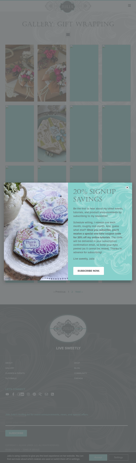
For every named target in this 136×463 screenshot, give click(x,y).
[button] (127, 187)
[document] (68, 231)
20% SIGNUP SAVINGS (94, 195)
